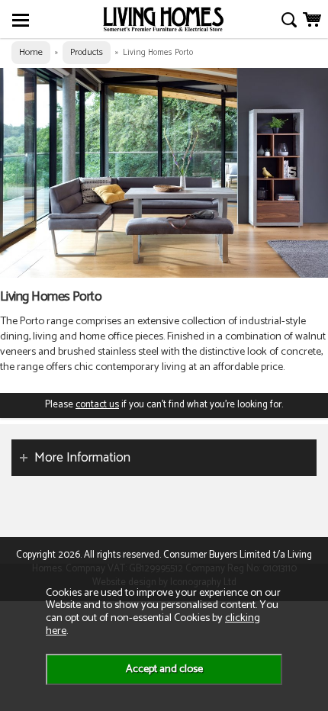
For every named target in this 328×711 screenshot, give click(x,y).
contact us (97, 405)
